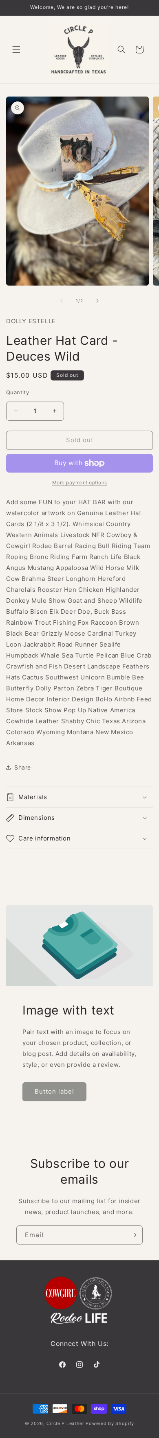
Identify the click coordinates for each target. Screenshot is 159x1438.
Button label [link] (54, 1091)
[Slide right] (97, 301)
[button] (16, 49)
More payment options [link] (79, 482)
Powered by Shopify (110, 1423)
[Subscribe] (133, 1235)
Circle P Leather (65, 1423)
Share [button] (22, 767)
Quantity (17, 392)
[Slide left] (62, 301)
